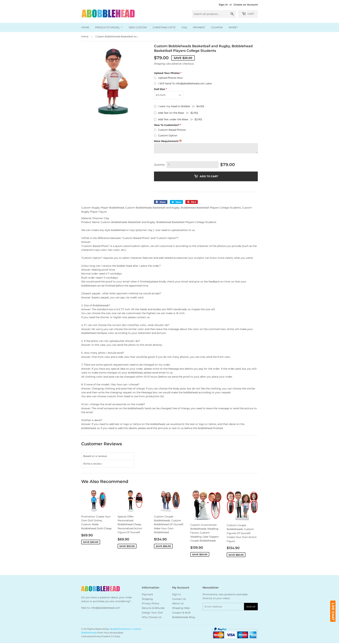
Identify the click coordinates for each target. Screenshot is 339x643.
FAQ (184, 27)
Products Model (108, 27)
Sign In (176, 594)
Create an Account (246, 4)
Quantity (159, 164)
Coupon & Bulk (181, 612)
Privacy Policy (150, 603)
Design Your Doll (152, 612)
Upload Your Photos (167, 73)
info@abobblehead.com (105, 607)
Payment (199, 27)
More (232, 27)
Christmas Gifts (164, 27)
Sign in (223, 4)
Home (85, 27)
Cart (250, 13)
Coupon (217, 27)
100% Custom (138, 27)
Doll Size (159, 89)
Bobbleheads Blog (183, 617)
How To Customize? (166, 125)
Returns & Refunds (153, 608)
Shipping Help (181, 608)
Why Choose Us (151, 617)
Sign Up (250, 606)
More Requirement (166, 141)
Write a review (92, 463)
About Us (178, 603)
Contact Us (179, 599)
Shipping (159, 63)
